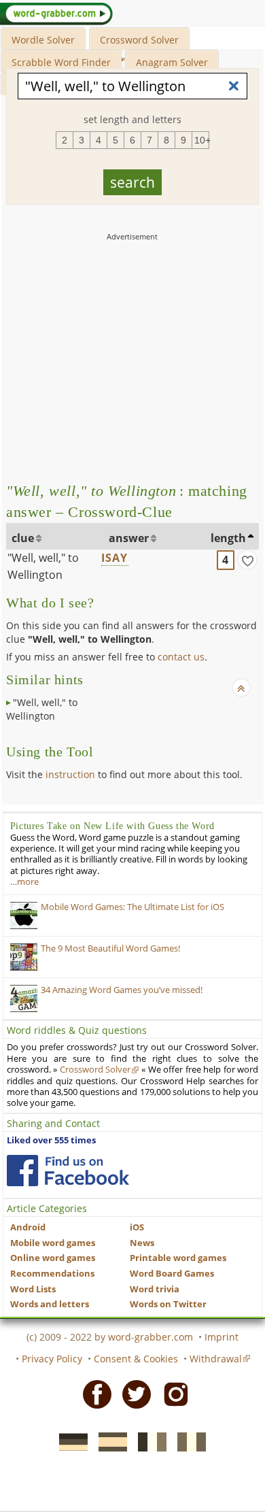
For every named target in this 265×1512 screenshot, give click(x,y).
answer (129, 538)
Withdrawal (216, 1358)
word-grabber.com (150, 1336)
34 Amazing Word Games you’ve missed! (121, 990)
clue (23, 538)
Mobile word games (52, 1243)
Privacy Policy (52, 1358)
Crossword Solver (139, 39)
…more (24, 882)
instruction (70, 774)
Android (28, 1227)
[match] (247, 560)
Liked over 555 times (51, 1140)
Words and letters (49, 1304)
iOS (137, 1227)
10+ (201, 140)
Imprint (221, 1336)
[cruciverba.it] (187, 1441)
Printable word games (178, 1258)
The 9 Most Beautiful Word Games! (110, 948)
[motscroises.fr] (148, 1441)
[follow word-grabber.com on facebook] (68, 1170)
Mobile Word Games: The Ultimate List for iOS (132, 907)
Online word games (52, 1258)
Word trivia (154, 1289)
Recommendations (52, 1273)
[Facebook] (93, 1393)
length (228, 538)
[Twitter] (132, 1393)
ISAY (114, 557)
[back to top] (241, 687)
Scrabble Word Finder (61, 62)
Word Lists (33, 1289)
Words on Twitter (168, 1304)
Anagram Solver (172, 62)
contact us (181, 656)
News (142, 1243)
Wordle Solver (43, 39)
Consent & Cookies (136, 1358)
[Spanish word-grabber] (108, 1441)
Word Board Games (172, 1273)
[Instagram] (172, 1393)
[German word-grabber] (69, 1441)
